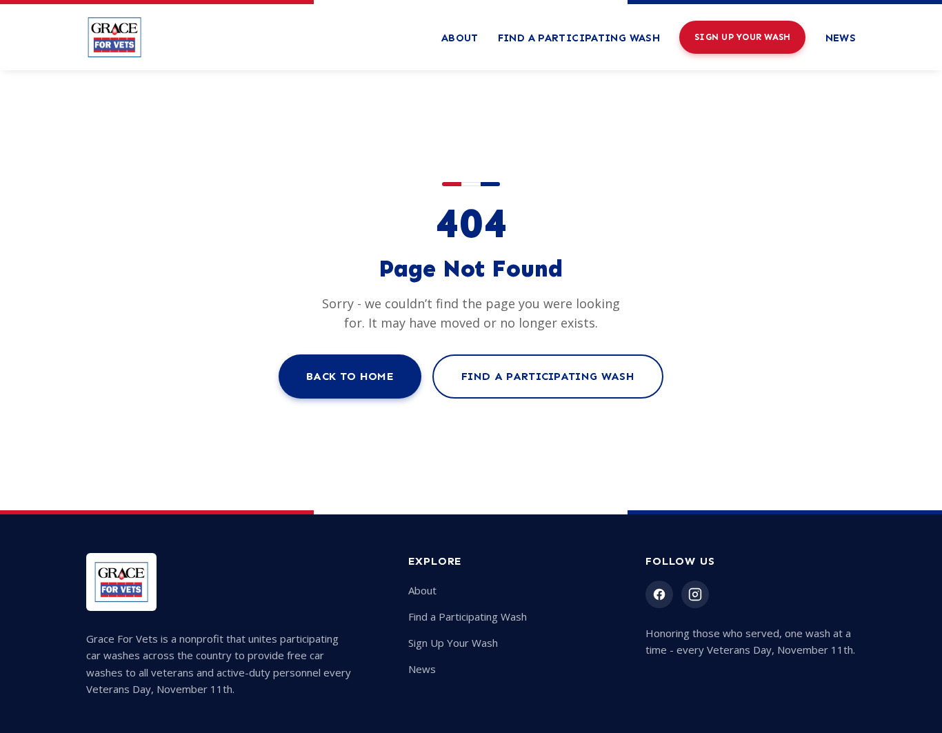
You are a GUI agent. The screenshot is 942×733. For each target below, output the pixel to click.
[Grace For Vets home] (114, 37)
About (460, 38)
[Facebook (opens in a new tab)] (659, 594)
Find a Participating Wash (579, 38)
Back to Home (350, 376)
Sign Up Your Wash (742, 37)
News (840, 38)
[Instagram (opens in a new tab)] (695, 594)
